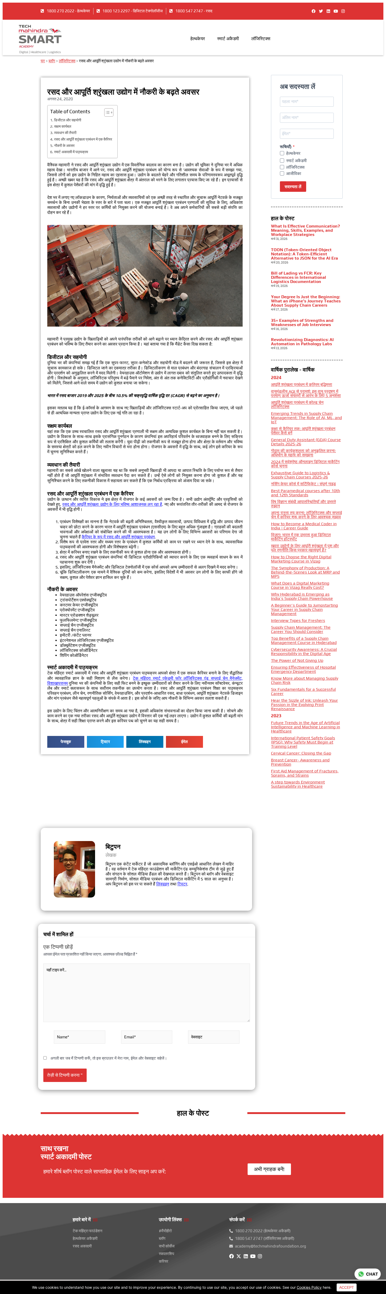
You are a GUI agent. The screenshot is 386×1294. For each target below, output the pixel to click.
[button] (65, 742)
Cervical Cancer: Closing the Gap (301, 753)
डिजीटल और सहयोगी (67, 120)
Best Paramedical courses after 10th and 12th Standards (305, 492)
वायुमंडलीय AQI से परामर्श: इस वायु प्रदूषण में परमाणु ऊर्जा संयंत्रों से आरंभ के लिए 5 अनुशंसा (306, 393)
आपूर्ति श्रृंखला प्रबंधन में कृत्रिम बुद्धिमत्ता (301, 384)
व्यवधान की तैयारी (65, 132)
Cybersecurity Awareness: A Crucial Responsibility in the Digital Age (304, 651)
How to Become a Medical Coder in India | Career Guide (304, 525)
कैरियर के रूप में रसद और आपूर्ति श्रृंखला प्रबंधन (118, 536)
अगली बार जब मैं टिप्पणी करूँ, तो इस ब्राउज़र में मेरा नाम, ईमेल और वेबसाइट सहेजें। (108, 1058)
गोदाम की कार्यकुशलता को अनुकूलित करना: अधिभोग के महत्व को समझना (303, 452)
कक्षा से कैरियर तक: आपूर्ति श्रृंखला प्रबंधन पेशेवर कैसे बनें (303, 430)
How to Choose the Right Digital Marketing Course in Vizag (301, 559)
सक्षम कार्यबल (62, 126)
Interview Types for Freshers (298, 620)
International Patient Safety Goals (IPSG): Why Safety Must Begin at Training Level (303, 742)
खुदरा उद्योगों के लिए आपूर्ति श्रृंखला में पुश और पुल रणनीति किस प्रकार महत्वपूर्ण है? (305, 548)
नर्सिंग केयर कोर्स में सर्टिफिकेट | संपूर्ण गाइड (303, 483)
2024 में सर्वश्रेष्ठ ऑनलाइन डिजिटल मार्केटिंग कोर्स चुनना (305, 463)
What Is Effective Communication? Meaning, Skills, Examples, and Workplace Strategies (305, 230)
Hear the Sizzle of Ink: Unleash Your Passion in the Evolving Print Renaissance (304, 704)
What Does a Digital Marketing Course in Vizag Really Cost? (300, 585)
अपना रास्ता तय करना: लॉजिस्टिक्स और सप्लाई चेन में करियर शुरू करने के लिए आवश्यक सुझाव (306, 514)
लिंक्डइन (162, 883)
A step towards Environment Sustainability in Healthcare (298, 784)
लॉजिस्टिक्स (260, 38)
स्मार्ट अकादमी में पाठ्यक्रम (71, 151)
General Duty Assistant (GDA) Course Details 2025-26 (306, 441)
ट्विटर (182, 883)
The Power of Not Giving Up (297, 660)
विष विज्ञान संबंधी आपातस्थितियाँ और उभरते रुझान (303, 503)
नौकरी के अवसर (64, 145)
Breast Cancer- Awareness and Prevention (300, 762)
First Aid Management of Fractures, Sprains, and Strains (304, 773)
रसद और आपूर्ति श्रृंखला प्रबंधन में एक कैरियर (83, 139)
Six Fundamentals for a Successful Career (303, 691)
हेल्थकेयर (197, 38)
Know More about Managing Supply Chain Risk (304, 680)
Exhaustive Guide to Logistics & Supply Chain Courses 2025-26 (300, 475)
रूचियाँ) (286, 146)
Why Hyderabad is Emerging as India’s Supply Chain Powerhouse (302, 596)
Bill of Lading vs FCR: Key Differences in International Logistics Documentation (298, 277)
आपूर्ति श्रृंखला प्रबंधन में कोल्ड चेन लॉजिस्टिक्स (297, 404)
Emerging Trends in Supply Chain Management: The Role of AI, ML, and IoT (306, 417)
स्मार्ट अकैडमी (228, 38)
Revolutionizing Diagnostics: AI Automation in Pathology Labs (302, 341)
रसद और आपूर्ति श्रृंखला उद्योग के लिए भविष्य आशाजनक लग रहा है (112, 504)
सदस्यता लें (293, 186)
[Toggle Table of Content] (106, 112)
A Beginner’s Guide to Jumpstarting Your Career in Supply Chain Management (304, 609)
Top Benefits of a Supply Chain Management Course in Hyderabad (304, 640)
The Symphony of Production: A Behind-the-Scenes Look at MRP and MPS (305, 572)
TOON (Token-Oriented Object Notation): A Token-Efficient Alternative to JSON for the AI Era (304, 254)
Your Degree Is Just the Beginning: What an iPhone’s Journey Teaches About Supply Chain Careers (306, 301)
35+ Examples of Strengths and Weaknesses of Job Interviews (302, 322)
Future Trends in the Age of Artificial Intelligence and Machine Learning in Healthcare (305, 727)
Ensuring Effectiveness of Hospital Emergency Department (303, 669)
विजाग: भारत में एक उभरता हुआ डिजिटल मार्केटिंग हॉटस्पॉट (301, 537)
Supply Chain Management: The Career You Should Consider (301, 629)
